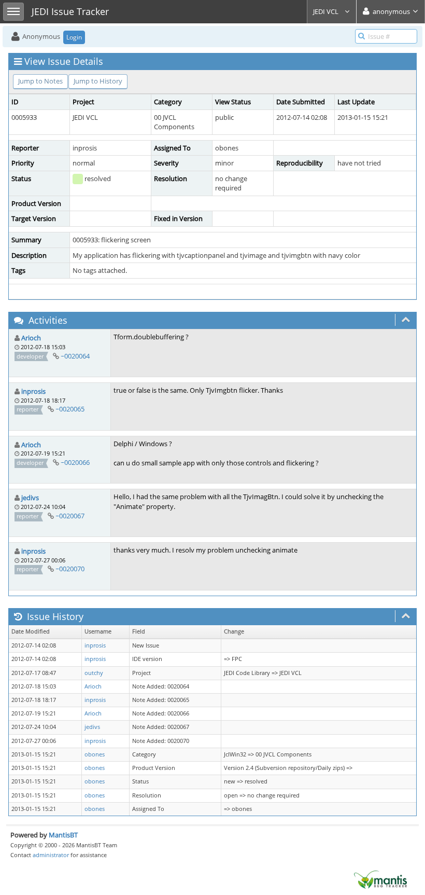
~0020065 (69, 409)
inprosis (33, 391)
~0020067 (69, 515)
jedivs (30, 497)
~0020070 (69, 568)
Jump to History (98, 81)
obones (94, 754)
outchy (93, 673)
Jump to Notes (40, 81)
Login (74, 37)
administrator (51, 855)
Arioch (31, 337)
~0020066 (75, 462)
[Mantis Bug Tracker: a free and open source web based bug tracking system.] (380, 879)
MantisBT (63, 834)
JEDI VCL (326, 11)
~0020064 (75, 356)
